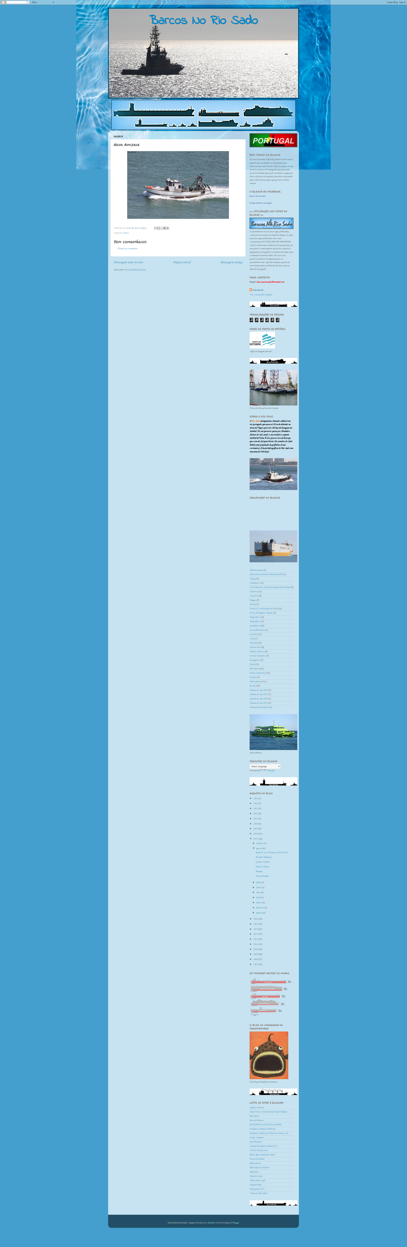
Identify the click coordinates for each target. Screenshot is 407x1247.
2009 (255, 954)
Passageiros (255, 660)
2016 (255, 919)
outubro (260, 843)
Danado (259, 871)
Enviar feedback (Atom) (135, 269)
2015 (255, 924)
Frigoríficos (255, 621)
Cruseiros (254, 591)
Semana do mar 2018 (259, 698)
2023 (255, 808)
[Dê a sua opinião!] (158, 228)
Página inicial (181, 262)
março (259, 902)
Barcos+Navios (257, 1120)
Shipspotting (255, 1184)
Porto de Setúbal (257, 1159)
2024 (255, 803)
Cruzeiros (254, 596)
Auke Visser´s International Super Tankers (268, 1111)
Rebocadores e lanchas (259, 1167)
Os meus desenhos (257, 655)
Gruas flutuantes (257, 630)
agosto (259, 848)
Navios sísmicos (257, 651)
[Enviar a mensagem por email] (155, 228)
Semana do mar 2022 (259, 703)
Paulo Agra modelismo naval (262, 1154)
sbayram (211, 1222)
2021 (255, 818)
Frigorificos (255, 617)
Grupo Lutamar (256, 1137)
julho (258, 882)
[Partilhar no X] (161, 228)
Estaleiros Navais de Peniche (262, 1129)
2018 (255, 833)
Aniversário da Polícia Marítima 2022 (266, 574)
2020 (255, 823)
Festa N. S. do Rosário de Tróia (263, 608)
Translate (271, 770)
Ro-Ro (253, 686)
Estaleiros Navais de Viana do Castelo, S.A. (269, 1133)
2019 (255, 828)
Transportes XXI (257, 1189)
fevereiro (260, 907)
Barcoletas (254, 1116)
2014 (255, 929)
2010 (255, 949)
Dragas (253, 600)
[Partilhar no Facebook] (164, 228)
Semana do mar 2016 (259, 690)
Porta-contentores (258, 673)
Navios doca (255, 647)
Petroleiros (254, 668)
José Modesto (256, 1142)
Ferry (252, 604)
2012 (255, 939)
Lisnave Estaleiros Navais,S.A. (263, 1146)
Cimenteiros (255, 583)
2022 (255, 813)
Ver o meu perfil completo (261, 294)
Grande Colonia (262, 862)
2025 (255, 798)
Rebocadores (255, 681)
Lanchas (253, 634)
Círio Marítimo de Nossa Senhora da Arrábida (270, 587)
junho (259, 887)
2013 (255, 934)
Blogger (235, 1222)
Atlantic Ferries (257, 1107)
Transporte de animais (259, 707)
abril (258, 897)
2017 (255, 839)
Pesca (126, 233)
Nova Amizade (262, 876)
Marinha (253, 643)
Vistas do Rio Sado (258, 1193)
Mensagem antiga (231, 262)
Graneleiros (255, 625)
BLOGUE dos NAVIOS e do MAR (265, 1124)
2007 (255, 964)
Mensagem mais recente (128, 262)
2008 (255, 959)
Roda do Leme (256, 1176)
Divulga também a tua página (261, 203)
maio (258, 892)
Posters (253, 677)
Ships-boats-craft (257, 1180)
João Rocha (258, 290)
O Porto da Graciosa (259, 1150)
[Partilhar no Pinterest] (167, 228)
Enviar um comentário (128, 248)
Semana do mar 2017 (259, 694)
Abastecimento (256, 570)
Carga (252, 578)
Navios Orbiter (262, 866)
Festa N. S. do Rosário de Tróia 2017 (272, 852)
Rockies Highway (263, 857)
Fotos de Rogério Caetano (261, 613)
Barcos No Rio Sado (257, 196)
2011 (255, 944)
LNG (252, 638)
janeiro (259, 912)
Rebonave (254, 1172)
